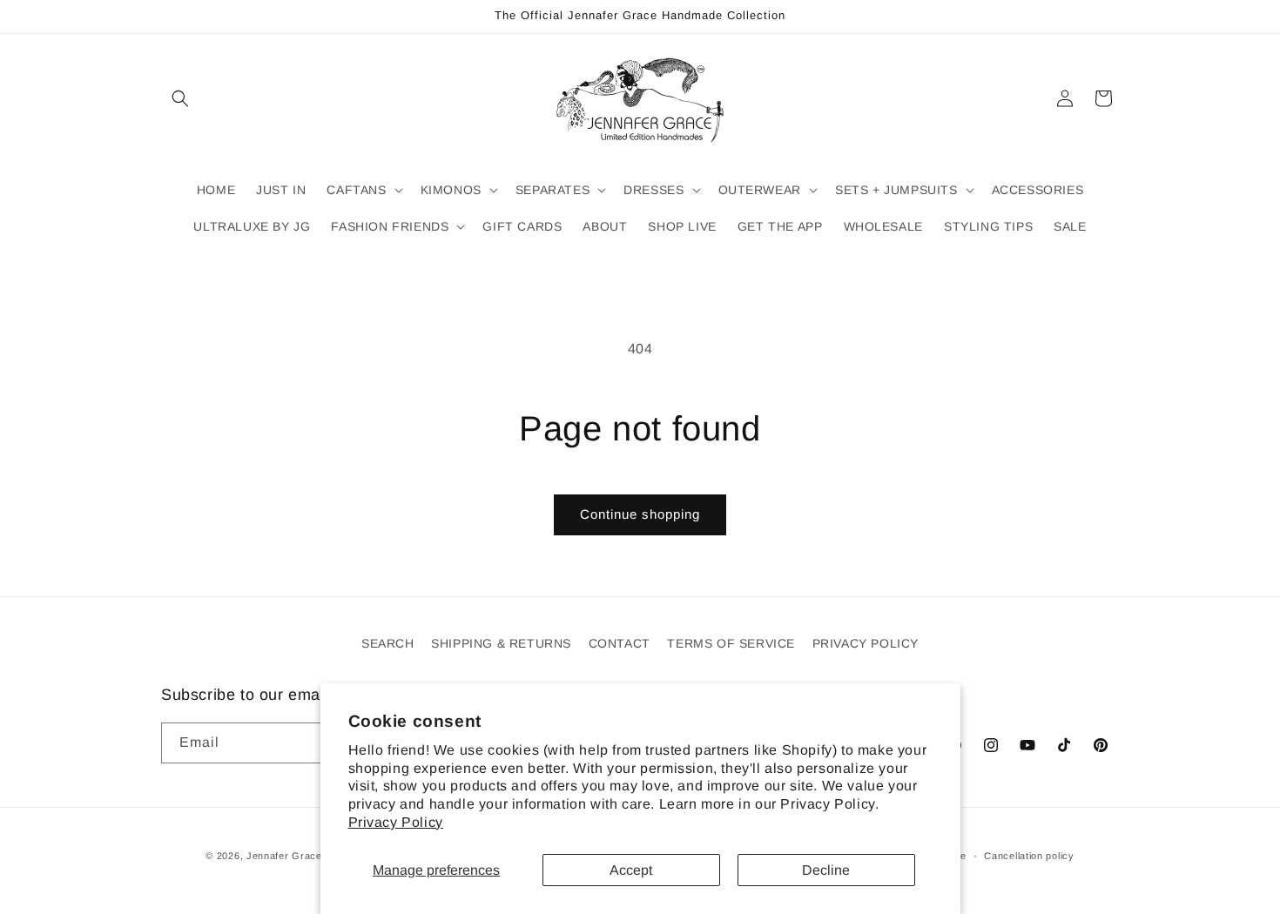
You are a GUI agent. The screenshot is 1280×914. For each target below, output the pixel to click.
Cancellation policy (1029, 855)
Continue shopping (640, 514)
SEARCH (387, 643)
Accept (631, 870)
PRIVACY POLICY (865, 643)
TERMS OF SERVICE (731, 643)
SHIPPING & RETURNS (501, 643)
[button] (180, 98)
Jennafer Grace (284, 855)
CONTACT (619, 643)
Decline (826, 870)
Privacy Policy (395, 822)
